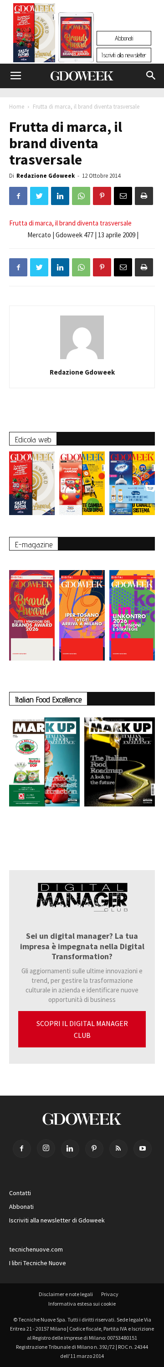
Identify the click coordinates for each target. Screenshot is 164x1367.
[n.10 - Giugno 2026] (132, 485)
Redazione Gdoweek (45, 176)
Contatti (20, 1193)
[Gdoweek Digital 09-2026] (132, 610)
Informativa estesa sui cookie (82, 1303)
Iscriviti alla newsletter (124, 55)
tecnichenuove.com (36, 1249)
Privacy (109, 1294)
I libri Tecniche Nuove (37, 1263)
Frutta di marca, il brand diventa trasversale (70, 223)
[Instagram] (46, 1148)
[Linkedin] (70, 1149)
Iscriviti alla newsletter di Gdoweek (57, 1220)
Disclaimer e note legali (66, 1294)
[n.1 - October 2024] (119, 763)
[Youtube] (142, 1149)
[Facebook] (22, 1149)
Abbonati (124, 38)
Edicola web (33, 439)
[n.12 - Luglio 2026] (34, 35)
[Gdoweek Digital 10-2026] (82, 610)
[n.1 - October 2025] (44, 763)
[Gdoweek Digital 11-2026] (76, 50)
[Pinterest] (94, 1149)
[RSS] (118, 1149)
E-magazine (33, 544)
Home (16, 106)
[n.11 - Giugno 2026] (82, 485)
